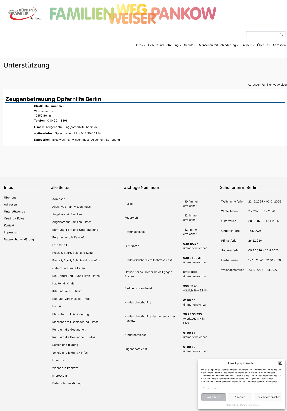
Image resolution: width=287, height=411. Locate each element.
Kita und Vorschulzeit (66, 291)
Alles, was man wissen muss (71, 206)
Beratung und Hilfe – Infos (69, 237)
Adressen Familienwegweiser (267, 84)
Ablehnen (240, 397)
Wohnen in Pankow (65, 368)
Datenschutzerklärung (236, 405)
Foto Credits (60, 245)
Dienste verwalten (211, 388)
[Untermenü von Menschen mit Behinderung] (237, 45)
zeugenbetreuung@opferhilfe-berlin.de (72, 127)
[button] (280, 363)
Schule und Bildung (65, 344)
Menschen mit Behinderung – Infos (75, 322)
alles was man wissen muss (71, 139)
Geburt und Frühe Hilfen (68, 268)
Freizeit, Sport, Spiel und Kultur (73, 252)
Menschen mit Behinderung (70, 314)
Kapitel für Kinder (64, 283)
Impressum (254, 405)
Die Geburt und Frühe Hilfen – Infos (76, 275)
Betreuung (113, 139)
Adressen (58, 199)
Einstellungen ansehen (268, 397)
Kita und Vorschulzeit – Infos (71, 298)
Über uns (58, 360)
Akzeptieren (213, 397)
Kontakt (57, 306)
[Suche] (281, 34)
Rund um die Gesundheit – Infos (73, 337)
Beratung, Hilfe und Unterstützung (75, 229)
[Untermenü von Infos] (144, 45)
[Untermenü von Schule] (195, 45)
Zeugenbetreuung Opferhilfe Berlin (53, 99)
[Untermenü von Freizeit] (253, 45)
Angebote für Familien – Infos (72, 222)
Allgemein (97, 139)
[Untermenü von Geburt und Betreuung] (180, 45)
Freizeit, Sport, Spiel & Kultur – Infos (76, 260)
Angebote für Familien (67, 214)
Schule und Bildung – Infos (70, 352)
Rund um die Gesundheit (69, 329)
